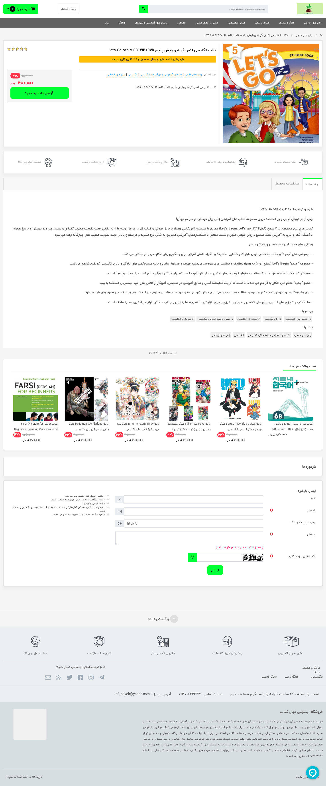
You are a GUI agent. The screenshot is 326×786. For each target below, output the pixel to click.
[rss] (58, 677)
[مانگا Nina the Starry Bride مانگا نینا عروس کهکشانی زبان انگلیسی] (137, 399)
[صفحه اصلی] (321, 35)
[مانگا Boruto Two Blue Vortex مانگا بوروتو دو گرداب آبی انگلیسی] (239, 399)
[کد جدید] (192, 557)
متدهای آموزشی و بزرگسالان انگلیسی (161, 74)
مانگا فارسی (269, 676)
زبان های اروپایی (116, 74)
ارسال (215, 570)
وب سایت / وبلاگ (303, 522)
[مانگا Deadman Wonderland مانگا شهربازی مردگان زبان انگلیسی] (86, 399)
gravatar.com (47, 507)
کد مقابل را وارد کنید (301, 556)
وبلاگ (121, 22)
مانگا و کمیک (286, 22)
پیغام (311, 534)
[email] (48, 677)
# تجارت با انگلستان (182, 319)
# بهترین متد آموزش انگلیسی (215, 319)
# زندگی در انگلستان (248, 319)
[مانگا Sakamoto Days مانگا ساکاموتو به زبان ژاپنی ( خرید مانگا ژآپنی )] (188, 399)
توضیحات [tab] (312, 184)
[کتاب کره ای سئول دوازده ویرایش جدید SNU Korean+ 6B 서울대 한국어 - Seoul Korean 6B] (290, 399)
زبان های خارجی (313, 22)
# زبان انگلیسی (272, 319)
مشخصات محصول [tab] (287, 183)
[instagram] (90, 677)
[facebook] (80, 677)
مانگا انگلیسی (317, 674)
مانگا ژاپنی (291, 676)
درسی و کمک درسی (207, 22)
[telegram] (101, 677)
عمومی (181, 22)
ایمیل (311, 510)
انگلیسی (132, 74)
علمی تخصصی (236, 22)
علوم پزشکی (262, 22)
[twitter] (69, 677)
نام (313, 498)
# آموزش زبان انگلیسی (298, 319)
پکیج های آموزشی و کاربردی (151, 22)
